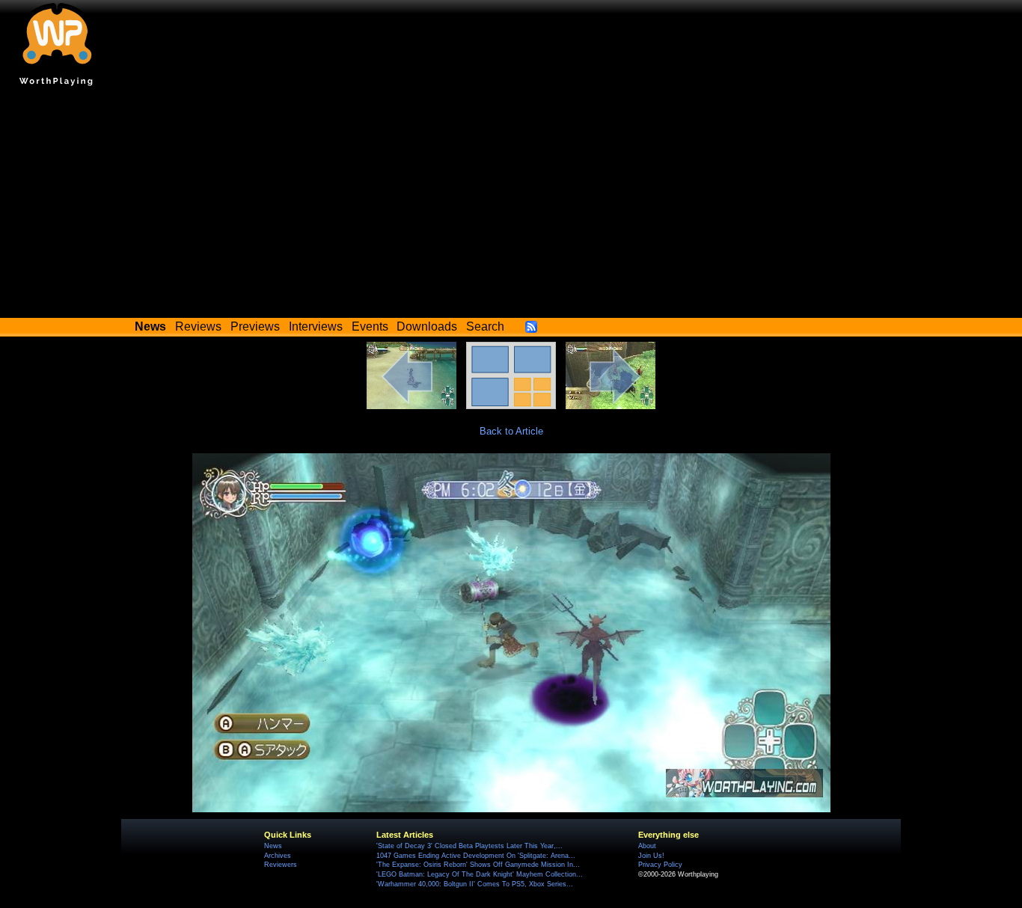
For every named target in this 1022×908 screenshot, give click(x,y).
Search (485, 326)
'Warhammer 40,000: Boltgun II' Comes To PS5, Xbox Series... (474, 884)
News (273, 846)
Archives (277, 855)
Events (370, 326)
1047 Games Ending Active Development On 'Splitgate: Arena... (475, 855)
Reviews (198, 326)
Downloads (427, 326)
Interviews (316, 326)
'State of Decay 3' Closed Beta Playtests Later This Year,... (469, 846)
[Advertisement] (511, 205)
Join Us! (651, 855)
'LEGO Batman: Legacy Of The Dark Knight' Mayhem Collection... (479, 874)
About (647, 846)
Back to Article (511, 431)
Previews (255, 326)
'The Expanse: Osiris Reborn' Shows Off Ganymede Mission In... (478, 864)
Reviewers (280, 864)
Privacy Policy (660, 864)
